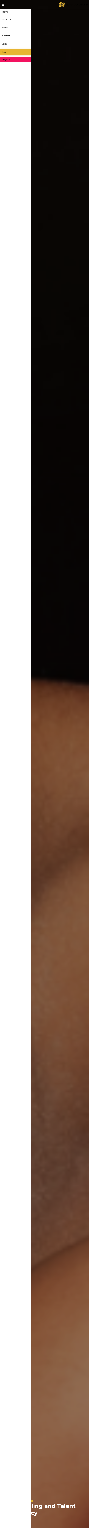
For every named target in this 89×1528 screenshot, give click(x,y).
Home (5, 12)
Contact (6, 36)
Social (4, 44)
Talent (5, 28)
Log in (5, 52)
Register (6, 60)
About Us (6, 19)
